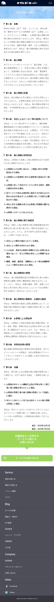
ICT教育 (8, 523)
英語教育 (8, 529)
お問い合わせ (10, 573)
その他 (7, 547)
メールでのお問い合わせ (27, 457)
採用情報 (8, 561)
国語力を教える (11, 485)
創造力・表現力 (11, 517)
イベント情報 (10, 491)
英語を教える (10, 479)
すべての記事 (10, 510)
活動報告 (8, 541)
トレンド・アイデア (13, 535)
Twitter (12, 592)
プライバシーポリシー (14, 567)
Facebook (13, 586)
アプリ (7, 497)
